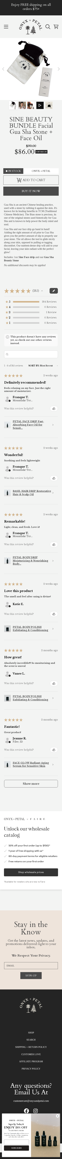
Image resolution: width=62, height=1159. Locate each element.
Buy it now (31, 191)
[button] (6, 27)
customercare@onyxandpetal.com (31, 1100)
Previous (3, 69)
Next (58, 69)
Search (31, 1040)
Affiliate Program (31, 1061)
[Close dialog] (57, 1116)
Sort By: (34, 365)
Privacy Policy (31, 1069)
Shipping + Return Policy (31, 1047)
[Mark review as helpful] (54, 408)
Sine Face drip (27, 257)
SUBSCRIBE (16, 1148)
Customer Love (31, 1054)
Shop (31, 1032)
